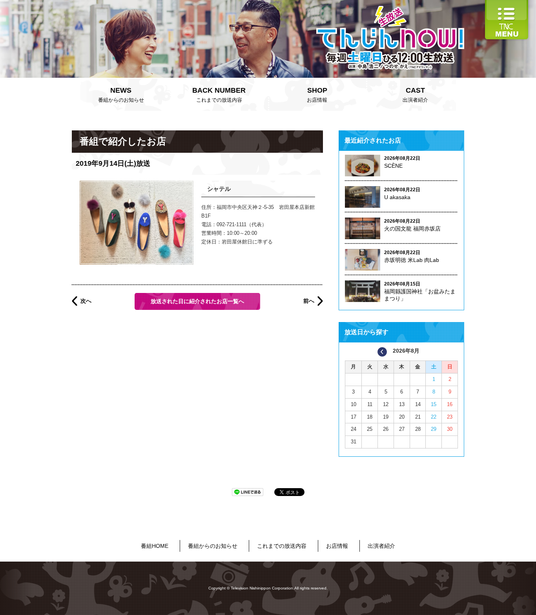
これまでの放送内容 (219, 94)
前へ (308, 301)
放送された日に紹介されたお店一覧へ (197, 301)
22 (433, 417)
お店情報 (317, 94)
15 (433, 404)
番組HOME (154, 546)
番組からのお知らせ (121, 94)
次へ (85, 301)
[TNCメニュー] (506, 4)
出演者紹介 (415, 94)
